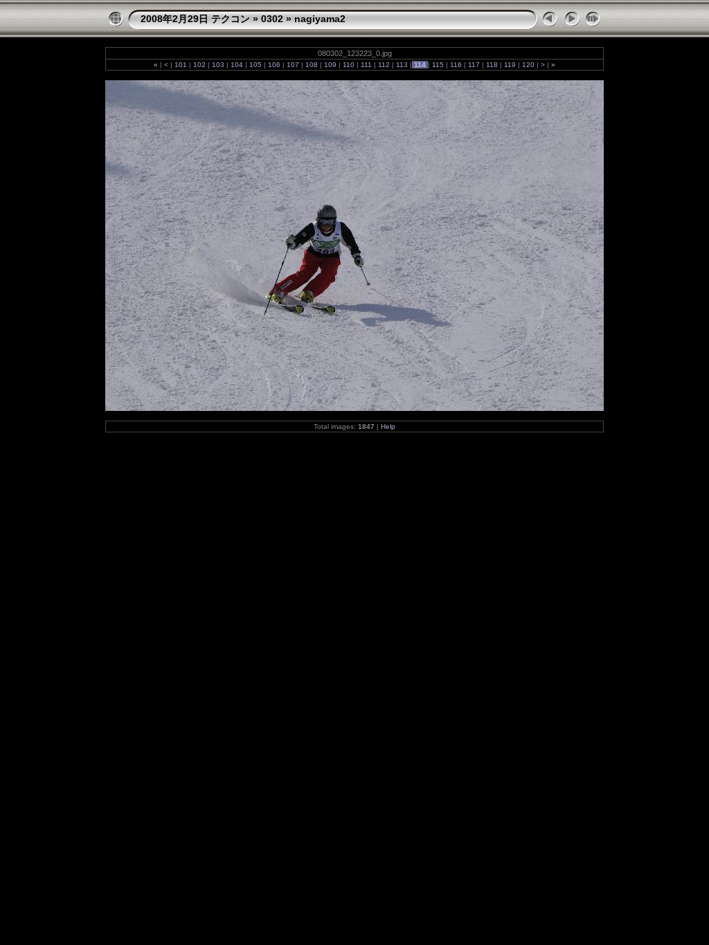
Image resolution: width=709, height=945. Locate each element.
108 (311, 64)
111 (366, 64)
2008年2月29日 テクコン (195, 18)
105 (255, 64)
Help (388, 426)
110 (349, 64)
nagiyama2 (319, 18)
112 (384, 64)
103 (218, 64)
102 (199, 64)
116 (456, 64)
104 (236, 64)
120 (528, 64)
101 (180, 64)
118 (492, 64)
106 (274, 64)
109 (330, 64)
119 (510, 64)
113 (402, 64)
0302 (272, 18)
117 (474, 64)
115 (438, 64)
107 (293, 64)
